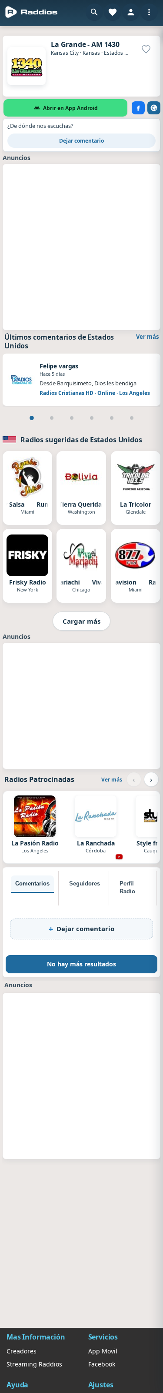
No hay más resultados (81, 964)
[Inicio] (31, 12)
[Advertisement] (81, 245)
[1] (31, 418)
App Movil (102, 1351)
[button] (94, 12)
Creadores (22, 1351)
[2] (51, 418)
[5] (111, 418)
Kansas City (65, 53)
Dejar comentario (81, 140)
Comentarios (32, 883)
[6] (131, 418)
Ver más (147, 337)
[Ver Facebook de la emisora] (138, 107)
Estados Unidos (122, 53)
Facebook (101, 1364)
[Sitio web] (153, 107)
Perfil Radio (127, 887)
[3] (71, 418)
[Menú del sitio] (149, 12)
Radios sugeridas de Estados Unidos (81, 439)
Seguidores (84, 883)
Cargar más (81, 621)
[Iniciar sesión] (131, 12)
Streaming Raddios (34, 1364)
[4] (91, 418)
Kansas (91, 53)
